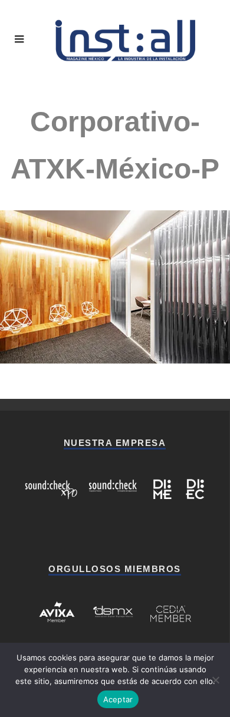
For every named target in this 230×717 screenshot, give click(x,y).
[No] (215, 680)
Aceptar (118, 699)
